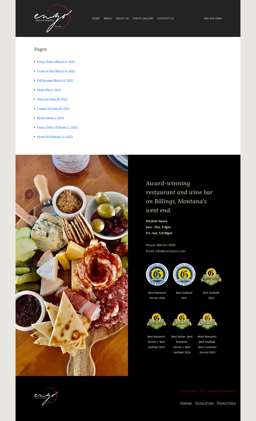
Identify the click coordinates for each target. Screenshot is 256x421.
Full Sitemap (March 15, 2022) (55, 80)
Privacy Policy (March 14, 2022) (56, 61)
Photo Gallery (143, 18)
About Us (122, 18)
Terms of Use (204, 403)
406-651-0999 (213, 18)
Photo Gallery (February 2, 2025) (57, 127)
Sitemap (186, 403)
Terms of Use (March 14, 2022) (56, 71)
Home (96, 18)
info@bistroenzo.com (170, 251)
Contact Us (166, 18)
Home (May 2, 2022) (49, 89)
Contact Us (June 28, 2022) (53, 108)
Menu (108, 18)
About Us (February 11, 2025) (55, 136)
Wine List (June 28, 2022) (52, 99)
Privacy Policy (226, 403)
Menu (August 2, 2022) (50, 117)
